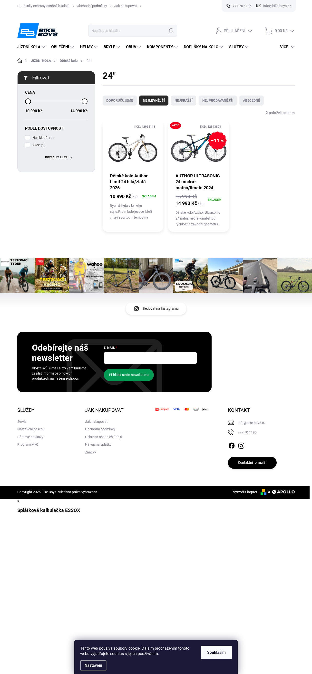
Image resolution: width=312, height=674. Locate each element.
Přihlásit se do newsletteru (129, 375)
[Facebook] (231, 444)
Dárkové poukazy (30, 437)
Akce (38, 145)
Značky (90, 452)
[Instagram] (241, 444)
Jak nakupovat (125, 6)
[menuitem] (31, 47)
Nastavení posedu (31, 429)
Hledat (171, 31)
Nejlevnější (154, 100)
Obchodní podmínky (92, 6)
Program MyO (28, 444)
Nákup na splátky (98, 444)
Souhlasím (216, 652)
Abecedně (251, 100)
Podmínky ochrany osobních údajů (43, 6)
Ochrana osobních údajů (103, 437)
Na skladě (42, 138)
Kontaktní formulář (252, 462)
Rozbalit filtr (56, 157)
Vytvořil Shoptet (245, 492)
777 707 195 (247, 432)
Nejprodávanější (217, 100)
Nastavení (93, 665)
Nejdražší (184, 100)
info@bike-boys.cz (251, 423)
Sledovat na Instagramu (160, 308)
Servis (21, 422)
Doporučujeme (119, 100)
